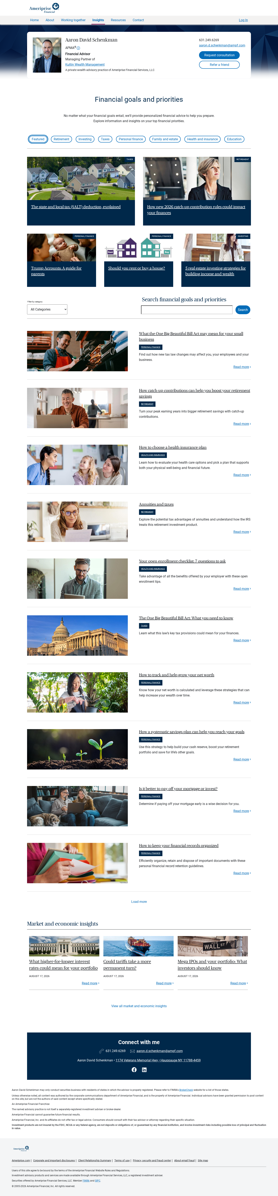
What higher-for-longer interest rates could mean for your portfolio (63, 964)
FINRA (86, 1180)
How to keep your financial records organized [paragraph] (179, 846)
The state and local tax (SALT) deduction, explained (76, 207)
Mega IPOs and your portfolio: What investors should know (212, 964)
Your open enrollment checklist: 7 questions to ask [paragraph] (182, 561)
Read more (241, 367)
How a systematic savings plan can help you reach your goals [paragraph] (191, 732)
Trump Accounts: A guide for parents (56, 271)
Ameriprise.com (21, 1160)
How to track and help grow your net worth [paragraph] (176, 675)
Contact (138, 20)
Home (34, 20)
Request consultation (219, 55)
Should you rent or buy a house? (136, 268)
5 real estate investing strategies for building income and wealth (215, 271)
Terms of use (122, 1160)
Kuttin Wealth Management (85, 64)
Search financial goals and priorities (184, 299)
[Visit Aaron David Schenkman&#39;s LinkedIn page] (144, 1070)
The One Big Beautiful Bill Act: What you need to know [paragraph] (186, 618)
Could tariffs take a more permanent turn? (127, 964)
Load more (139, 902)
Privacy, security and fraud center (152, 1160)
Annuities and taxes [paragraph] (156, 504)
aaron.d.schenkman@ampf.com (222, 45)
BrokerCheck (186, 1090)
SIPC (97, 1180)
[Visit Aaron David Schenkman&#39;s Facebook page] (135, 1070)
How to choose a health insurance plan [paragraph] (173, 447)
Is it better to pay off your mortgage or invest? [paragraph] (178, 789)
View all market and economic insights (139, 1006)
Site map (203, 1160)
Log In (243, 20)
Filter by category (35, 302)
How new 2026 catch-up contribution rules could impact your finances (196, 210)
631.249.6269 (209, 40)
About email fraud (184, 1160)
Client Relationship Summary (94, 1160)
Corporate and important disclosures (54, 1160)
